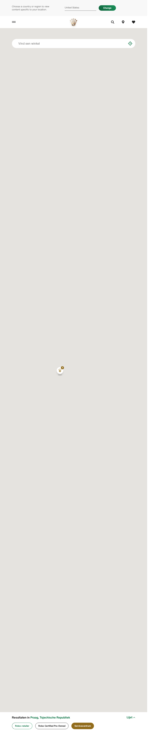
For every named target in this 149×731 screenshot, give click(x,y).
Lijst (129, 717)
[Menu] (17, 22)
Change (107, 8)
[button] (60, 371)
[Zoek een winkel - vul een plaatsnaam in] (121, 43)
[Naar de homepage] (74, 22)
